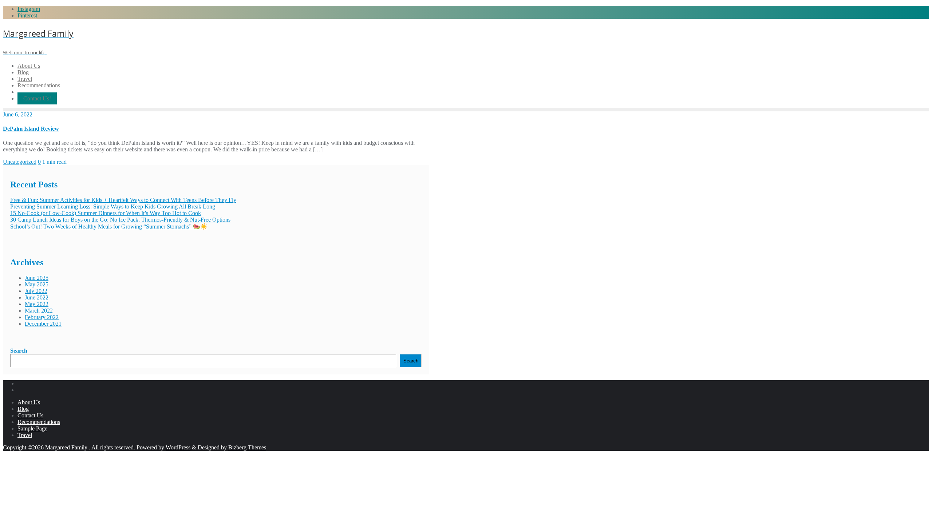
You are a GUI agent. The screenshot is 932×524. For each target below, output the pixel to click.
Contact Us (30, 415)
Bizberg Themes (247, 447)
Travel (24, 435)
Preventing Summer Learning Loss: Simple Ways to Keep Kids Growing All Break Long (112, 206)
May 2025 (36, 284)
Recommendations (38, 422)
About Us (28, 402)
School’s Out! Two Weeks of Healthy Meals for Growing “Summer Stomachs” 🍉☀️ (109, 226)
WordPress (178, 447)
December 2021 (43, 324)
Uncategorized (19, 162)
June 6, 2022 (17, 114)
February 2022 (42, 317)
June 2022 (36, 297)
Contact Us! (37, 98)
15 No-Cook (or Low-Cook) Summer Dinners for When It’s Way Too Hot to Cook (105, 213)
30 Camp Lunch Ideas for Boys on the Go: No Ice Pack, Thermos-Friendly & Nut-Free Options (120, 220)
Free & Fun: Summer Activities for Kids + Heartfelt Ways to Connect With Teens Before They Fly (123, 200)
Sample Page (32, 428)
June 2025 (36, 278)
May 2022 (36, 304)
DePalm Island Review (31, 129)
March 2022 (39, 310)
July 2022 (36, 291)
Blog (23, 409)
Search (18, 351)
